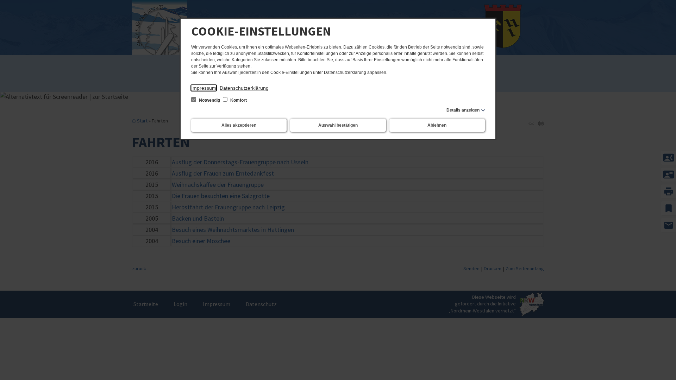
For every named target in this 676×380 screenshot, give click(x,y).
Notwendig (209, 100)
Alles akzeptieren (238, 125)
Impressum (203, 88)
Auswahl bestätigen (338, 125)
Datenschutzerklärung (244, 88)
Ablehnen (436, 125)
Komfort (238, 100)
